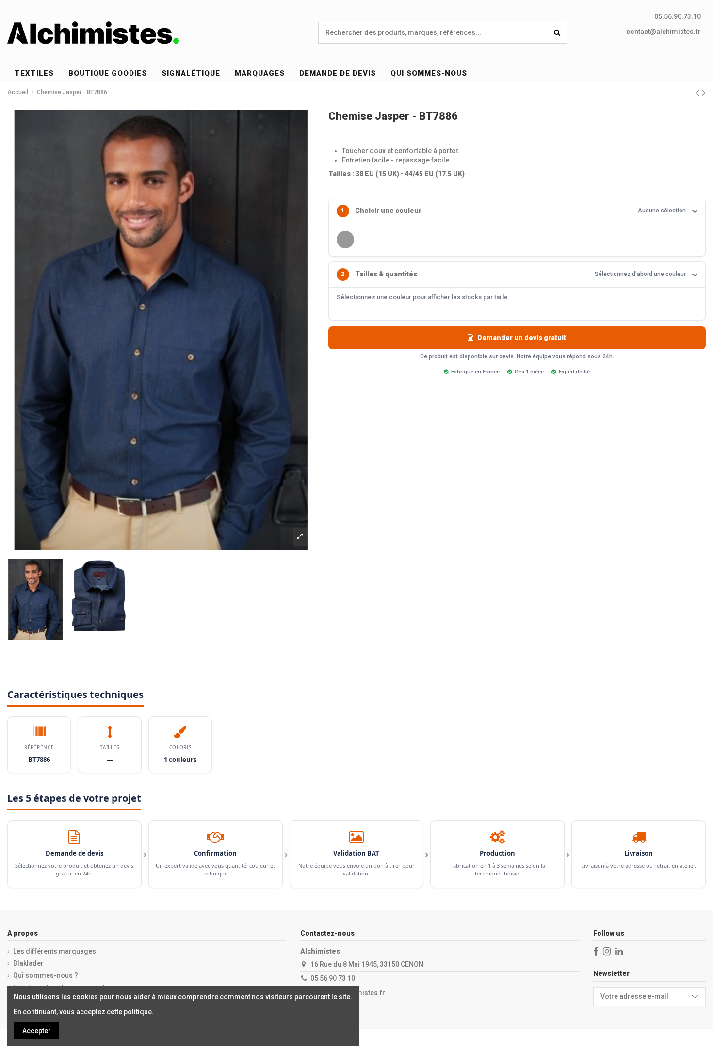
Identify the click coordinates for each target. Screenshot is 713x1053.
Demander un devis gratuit (521, 337)
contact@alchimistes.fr (663, 31)
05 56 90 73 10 (332, 978)
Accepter (36, 1031)
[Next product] (704, 92)
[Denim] (345, 239)
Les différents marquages (54, 951)
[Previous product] (699, 92)
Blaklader (28, 963)
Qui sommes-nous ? (45, 975)
